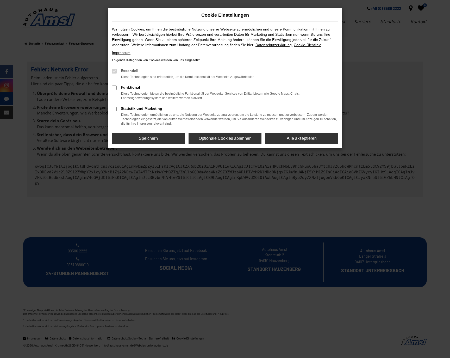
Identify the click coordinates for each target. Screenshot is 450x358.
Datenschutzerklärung (273, 45)
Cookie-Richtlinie (307, 45)
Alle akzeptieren (302, 138)
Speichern (148, 138)
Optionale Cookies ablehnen (225, 138)
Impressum (121, 53)
